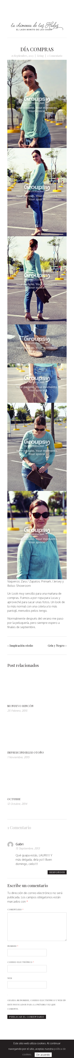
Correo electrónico (20, 962)
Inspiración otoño (21, 645)
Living (40, 55)
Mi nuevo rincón (20, 706)
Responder (57, 872)
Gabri (20, 844)
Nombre (12, 946)
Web (9, 978)
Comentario (15, 909)
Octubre (14, 799)
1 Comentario (54, 55)
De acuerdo (43, 1054)
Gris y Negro (56, 645)
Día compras (37, 49)
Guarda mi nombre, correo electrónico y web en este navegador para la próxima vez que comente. (36, 1004)
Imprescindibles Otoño (25, 752)
